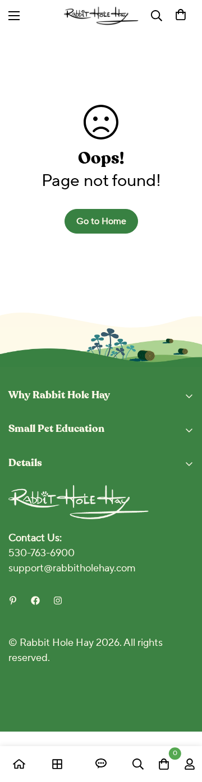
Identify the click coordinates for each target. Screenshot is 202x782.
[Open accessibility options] (136, 16)
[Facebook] (35, 600)
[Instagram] (57, 600)
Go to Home (101, 221)
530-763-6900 (41, 553)
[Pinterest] (12, 600)
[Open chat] (101, 764)
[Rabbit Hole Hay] (101, 15)
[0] (181, 16)
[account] (189, 764)
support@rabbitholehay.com (72, 568)
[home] (19, 764)
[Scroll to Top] (182, 722)
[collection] (57, 764)
